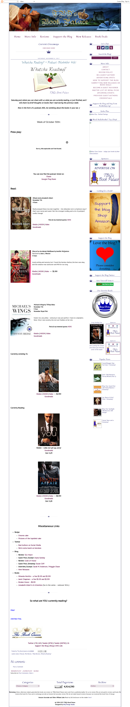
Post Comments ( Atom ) (26, 673)
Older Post (28, 671)
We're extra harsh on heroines (29, 548)
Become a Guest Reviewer (105, 88)
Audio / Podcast (20, 654)
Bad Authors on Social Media (29, 545)
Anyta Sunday (39, 558)
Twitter (31, 643)
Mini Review (28, 654)
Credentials (106, 98)
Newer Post (16, 671)
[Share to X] (43, 651)
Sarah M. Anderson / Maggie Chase (46, 566)
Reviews (44, 36)
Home (17, 36)
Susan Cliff (40, 563)
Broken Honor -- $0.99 (26, 582)
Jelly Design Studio (69, 704)
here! (90, 697)
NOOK (41, 224)
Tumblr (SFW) (47, 643)
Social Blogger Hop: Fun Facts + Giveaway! (109, 364)
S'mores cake (23, 535)
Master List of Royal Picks (105, 90)
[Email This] (39, 651)
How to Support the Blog (106, 80)
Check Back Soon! (49, 48)
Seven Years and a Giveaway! (108, 421)
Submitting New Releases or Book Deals (106, 84)
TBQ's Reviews (36, 654)
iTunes (48, 176)
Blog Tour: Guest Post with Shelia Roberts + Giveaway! (108, 387)
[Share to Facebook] (45, 651)
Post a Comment (18, 667)
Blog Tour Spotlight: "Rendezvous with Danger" (108, 410)
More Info (30, 36)
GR (40, 643)
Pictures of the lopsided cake (29, 538)
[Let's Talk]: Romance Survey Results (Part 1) (109, 375)
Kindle (35, 224)
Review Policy (106, 72)
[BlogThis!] (41, 651)
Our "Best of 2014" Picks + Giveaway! (108, 398)
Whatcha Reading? (46, 654)
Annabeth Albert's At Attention (30, 585)
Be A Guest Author (106, 75)
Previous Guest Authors (106, 95)
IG (68, 643)
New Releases (83, 36)
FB (36, 643)
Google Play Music (49, 179)
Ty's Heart (29, 555)
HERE (69, 220)
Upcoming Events (105, 93)
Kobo (47, 224)
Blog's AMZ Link (56, 646)
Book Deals (101, 36)
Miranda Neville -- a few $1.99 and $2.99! (34, 576)
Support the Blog (62, 36)
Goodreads (37, 227)
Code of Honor (30, 560)
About (106, 67)
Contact (106, 70)
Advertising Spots (106, 78)
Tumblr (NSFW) (60, 643)
